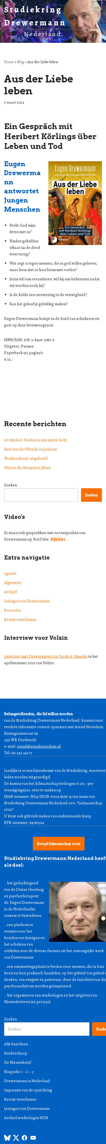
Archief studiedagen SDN (26, 1117)
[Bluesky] (7, 1139)
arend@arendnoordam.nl (39, 746)
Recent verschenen (20, 619)
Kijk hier (58, 539)
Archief (10, 592)
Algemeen (12, 582)
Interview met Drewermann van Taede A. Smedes (46, 656)
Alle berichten (16, 1044)
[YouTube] (33, 1139)
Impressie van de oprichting (28, 1090)
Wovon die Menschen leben (27, 467)
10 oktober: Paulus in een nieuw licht (35, 440)
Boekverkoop (15, 1053)
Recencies (12, 610)
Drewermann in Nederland (27, 1081)
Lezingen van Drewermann (26, 601)
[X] (16, 1139)
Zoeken (10, 485)
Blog (20, 62)
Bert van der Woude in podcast (30, 449)
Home (9, 62)
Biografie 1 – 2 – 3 (19, 1071)
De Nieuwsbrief (17, 1062)
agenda (10, 573)
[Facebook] (24, 1139)
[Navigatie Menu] (95, 4)
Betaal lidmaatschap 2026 (58, 843)
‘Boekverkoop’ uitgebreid (26, 458)
